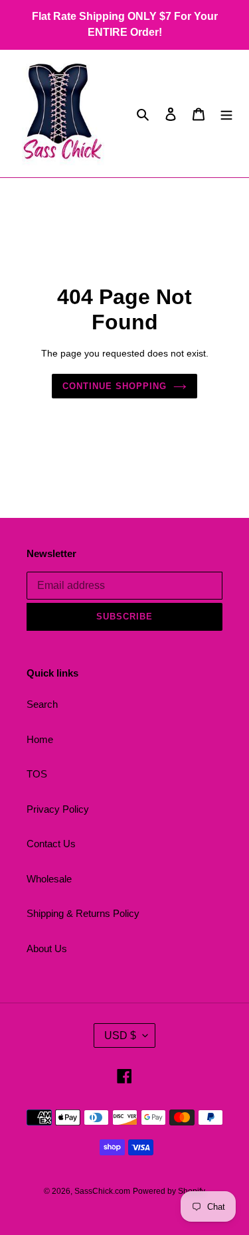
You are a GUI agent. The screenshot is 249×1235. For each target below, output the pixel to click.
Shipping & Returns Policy (83, 913)
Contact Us (51, 843)
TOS (37, 774)
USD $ (120, 1035)
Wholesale (49, 878)
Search (42, 704)
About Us (47, 948)
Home (40, 739)
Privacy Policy (58, 809)
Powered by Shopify (169, 1191)
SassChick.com (102, 1191)
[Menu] (226, 114)
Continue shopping (114, 386)
